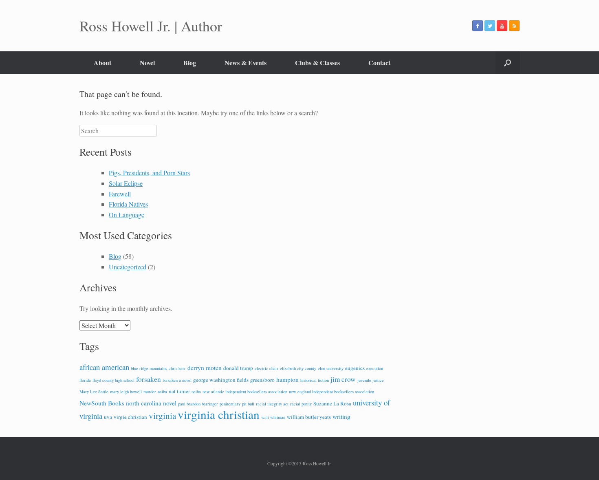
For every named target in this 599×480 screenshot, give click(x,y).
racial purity (301, 404)
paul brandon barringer (198, 404)
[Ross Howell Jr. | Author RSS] (514, 25)
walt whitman (273, 417)
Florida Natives (128, 204)
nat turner (179, 391)
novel (169, 403)
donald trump (238, 368)
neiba (196, 391)
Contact (379, 62)
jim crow (343, 379)
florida (85, 380)
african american (104, 367)
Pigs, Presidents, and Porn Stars (149, 172)
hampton (287, 379)
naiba (162, 391)
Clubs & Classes (317, 62)
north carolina (143, 403)
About (102, 62)
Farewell (120, 193)
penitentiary (230, 404)
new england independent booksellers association (331, 391)
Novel (147, 62)
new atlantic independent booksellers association (245, 391)
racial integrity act (272, 404)
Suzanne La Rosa (332, 403)
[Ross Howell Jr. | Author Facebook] (477, 25)
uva (108, 417)
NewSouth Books (101, 403)
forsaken (148, 379)
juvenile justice (370, 380)
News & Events (245, 62)
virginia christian (219, 414)
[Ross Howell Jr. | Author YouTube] (502, 25)
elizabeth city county (298, 368)
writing (341, 416)
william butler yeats (309, 417)
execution (374, 368)
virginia (162, 415)
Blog (189, 62)
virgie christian (130, 417)
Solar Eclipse (126, 183)
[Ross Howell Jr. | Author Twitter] (489, 25)
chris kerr (177, 368)
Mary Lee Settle (93, 391)
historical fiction (314, 380)
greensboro (262, 379)
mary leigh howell (126, 391)
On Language (126, 214)
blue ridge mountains (149, 368)
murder (149, 391)
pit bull (248, 404)
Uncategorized (127, 266)
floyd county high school (113, 380)
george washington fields (221, 379)
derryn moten (204, 367)
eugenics (355, 368)
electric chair (266, 368)
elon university (331, 368)
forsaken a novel (177, 380)
